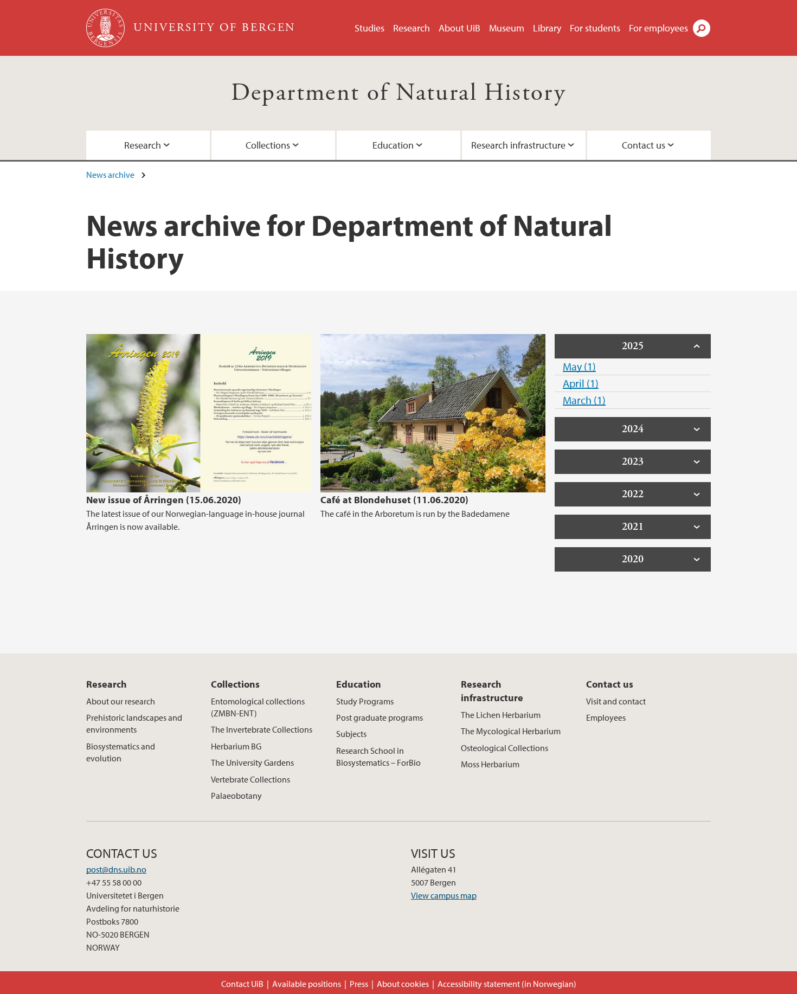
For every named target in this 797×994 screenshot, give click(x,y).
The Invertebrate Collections (261, 729)
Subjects (351, 733)
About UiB (459, 28)
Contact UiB (242, 983)
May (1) (579, 366)
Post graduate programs (379, 717)
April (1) (581, 383)
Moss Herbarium (490, 764)
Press (359, 983)
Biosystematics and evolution (120, 752)
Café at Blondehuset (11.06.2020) (394, 499)
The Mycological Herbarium (511, 731)
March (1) (584, 400)
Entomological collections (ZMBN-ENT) (258, 707)
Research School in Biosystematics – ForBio (378, 756)
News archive (110, 174)
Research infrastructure (518, 145)
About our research (120, 701)
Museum (506, 28)
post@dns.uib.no (116, 869)
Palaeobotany (236, 795)
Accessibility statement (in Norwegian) (507, 983)
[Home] (106, 28)
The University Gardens (252, 762)
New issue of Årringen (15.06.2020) (163, 499)
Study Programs (365, 701)
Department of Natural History (399, 93)
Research (411, 28)
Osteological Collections (504, 747)
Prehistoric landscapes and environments (134, 723)
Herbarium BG (236, 746)
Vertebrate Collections (250, 779)
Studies (369, 28)
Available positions (306, 983)
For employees (658, 28)
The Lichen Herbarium (501, 714)
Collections (268, 145)
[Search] (701, 28)
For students (595, 28)
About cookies (403, 983)
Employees (606, 717)
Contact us (643, 145)
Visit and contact (616, 701)
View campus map (444, 895)
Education (393, 145)
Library (547, 28)
